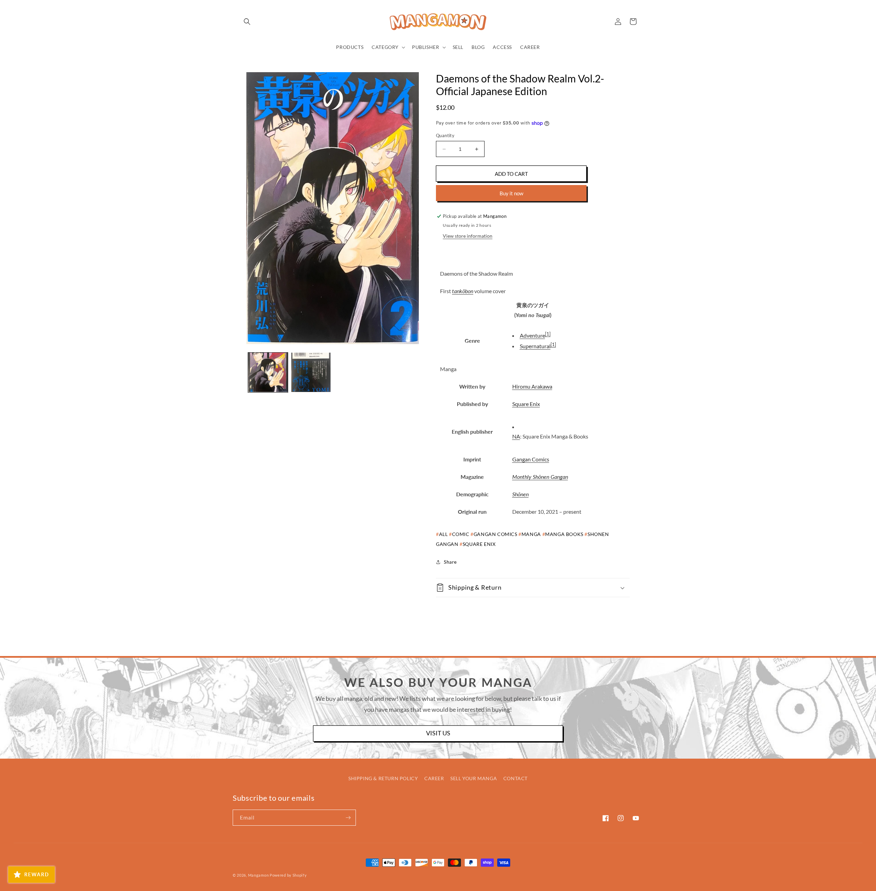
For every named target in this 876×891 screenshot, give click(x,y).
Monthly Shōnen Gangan (540, 476)
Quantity (445, 135)
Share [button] (450, 562)
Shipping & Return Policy (383, 778)
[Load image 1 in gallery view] (268, 372)
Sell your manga (473, 778)
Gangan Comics (530, 459)
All (443, 534)
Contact (515, 778)
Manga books (564, 534)
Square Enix (526, 404)
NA (516, 436)
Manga (531, 534)
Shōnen (520, 494)
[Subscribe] (348, 818)
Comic (460, 534)
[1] (548, 334)
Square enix (479, 544)
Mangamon (258, 875)
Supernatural (535, 346)
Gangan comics (495, 534)
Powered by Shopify (288, 875)
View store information (467, 236)
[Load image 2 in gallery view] (311, 372)
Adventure (532, 335)
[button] (247, 21)
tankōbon (462, 291)
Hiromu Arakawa (532, 386)
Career (434, 778)
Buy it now (511, 193)
